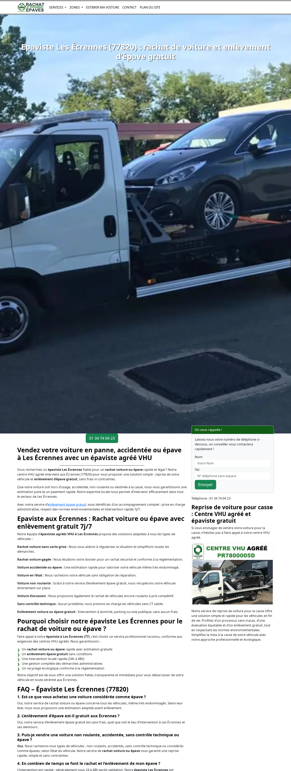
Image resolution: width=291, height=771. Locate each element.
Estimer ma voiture (102, 7)
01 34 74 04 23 (102, 438)
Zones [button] (75, 7)
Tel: (197, 469)
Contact (129, 7)
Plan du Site (150, 7)
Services (56, 7)
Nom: (199, 457)
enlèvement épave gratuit (67, 504)
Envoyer (205, 484)
